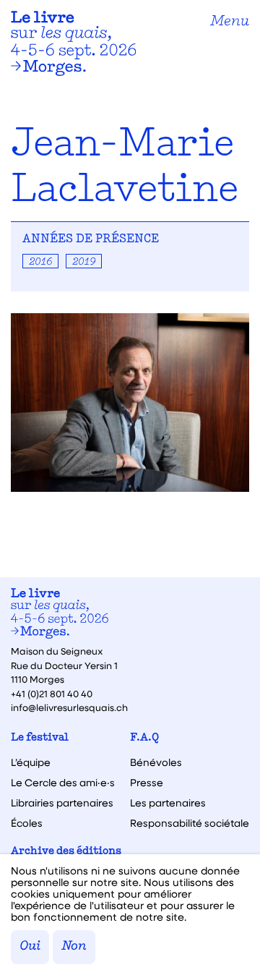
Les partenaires (168, 803)
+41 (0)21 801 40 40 (51, 693)
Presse (146, 783)
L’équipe (31, 762)
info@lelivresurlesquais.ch (69, 707)
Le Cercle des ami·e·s (63, 783)
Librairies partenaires (62, 803)
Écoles (27, 823)
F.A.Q (144, 738)
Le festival (40, 738)
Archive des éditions (66, 851)
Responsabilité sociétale (189, 823)
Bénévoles (156, 762)
